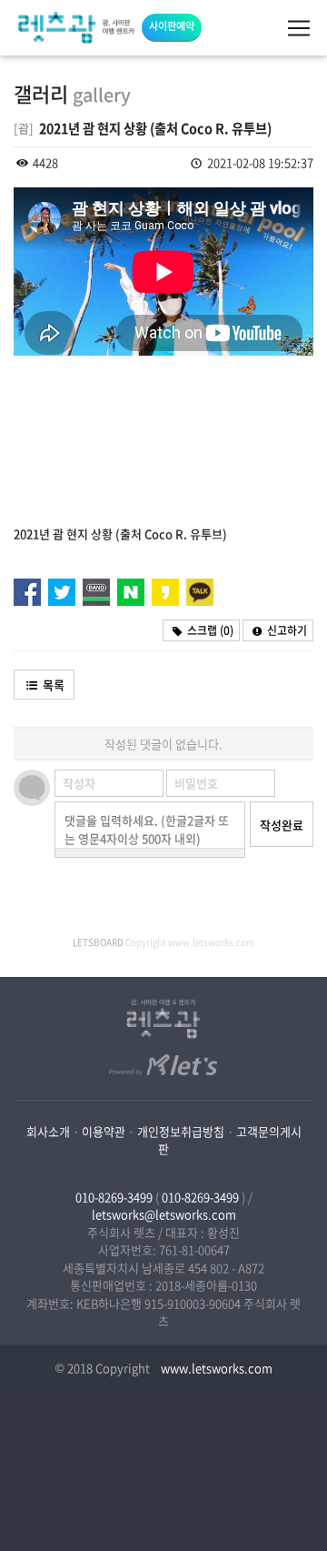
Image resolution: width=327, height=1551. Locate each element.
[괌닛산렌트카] (76, 28)
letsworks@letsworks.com (164, 1214)
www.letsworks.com (215, 1367)
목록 (52, 684)
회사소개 (48, 1131)
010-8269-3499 (114, 1196)
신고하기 (285, 630)
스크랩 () (208, 630)
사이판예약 (171, 26)
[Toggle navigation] (298, 28)
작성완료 (281, 824)
